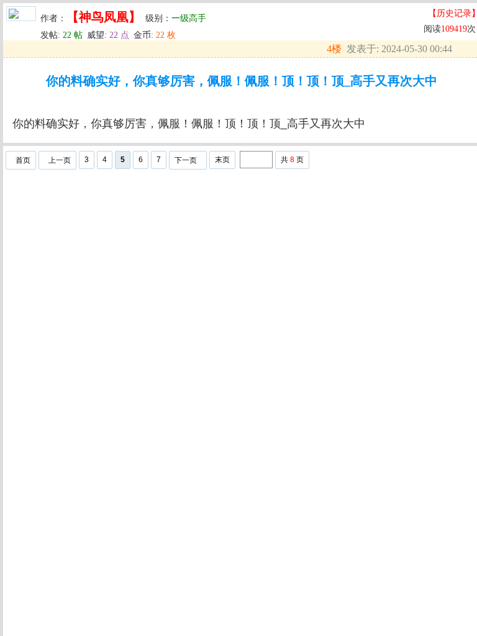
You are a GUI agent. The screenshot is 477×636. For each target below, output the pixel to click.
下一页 (186, 160)
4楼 (334, 48)
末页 (222, 159)
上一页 (59, 160)
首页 (23, 160)
